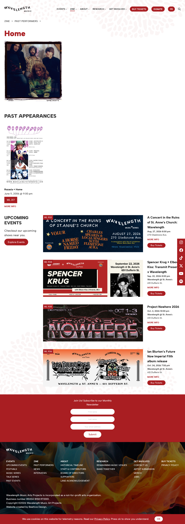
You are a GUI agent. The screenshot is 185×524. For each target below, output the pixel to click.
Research (98, 9)
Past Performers (26, 21)
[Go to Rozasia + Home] (24, 186)
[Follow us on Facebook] (181, 250)
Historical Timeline (72, 465)
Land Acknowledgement (75, 480)
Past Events (13, 480)
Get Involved (117, 9)
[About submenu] (89, 9)
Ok (158, 518)
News (37, 469)
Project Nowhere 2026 (163, 307)
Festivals (11, 469)
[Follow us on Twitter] (181, 266)
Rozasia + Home (13, 189)
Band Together (106, 469)
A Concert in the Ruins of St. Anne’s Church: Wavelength (163, 222)
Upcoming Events (16, 465)
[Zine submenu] (76, 9)
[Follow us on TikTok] (181, 258)
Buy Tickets (156, 245)
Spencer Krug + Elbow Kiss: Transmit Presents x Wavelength (163, 267)
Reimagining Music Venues (112, 465)
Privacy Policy (170, 465)
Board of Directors (72, 473)
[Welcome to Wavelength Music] (17, 9)
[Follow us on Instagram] (181, 242)
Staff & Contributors (73, 469)
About (84, 9)
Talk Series (12, 477)
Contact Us (140, 465)
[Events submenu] (66, 9)
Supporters (67, 477)
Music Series (13, 473)
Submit (92, 434)
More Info (10, 206)
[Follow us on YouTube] (181, 274)
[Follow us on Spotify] (181, 282)
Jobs (136, 477)
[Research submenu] (105, 9)
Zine (72, 9)
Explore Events (16, 242)
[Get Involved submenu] (126, 9)
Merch (138, 473)
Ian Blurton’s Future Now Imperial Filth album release (161, 356)
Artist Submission (144, 469)
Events (61, 9)
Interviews (40, 473)
